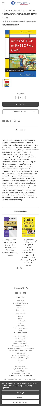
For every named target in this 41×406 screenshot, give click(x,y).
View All (20, 360)
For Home (20, 326)
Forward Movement (20, 344)
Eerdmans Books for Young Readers (20, 348)
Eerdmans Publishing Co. (20, 358)
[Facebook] (3, 120)
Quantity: (20, 94)
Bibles (20, 316)
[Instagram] (24, 293)
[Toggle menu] (3, 3)
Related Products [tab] (20, 211)
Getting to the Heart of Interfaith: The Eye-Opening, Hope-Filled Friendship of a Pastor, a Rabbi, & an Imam (28, 254)
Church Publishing (20, 336)
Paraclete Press (20, 353)
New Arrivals (20, 314)
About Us (20, 301)
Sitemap (20, 308)
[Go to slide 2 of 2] (21, 268)
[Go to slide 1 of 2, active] (17, 268)
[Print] (11, 120)
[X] (15, 120)
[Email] (7, 120)
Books (20, 319)
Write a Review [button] (31, 21)
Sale (20, 330)
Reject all (20, 397)
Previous (3, 240)
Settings (20, 392)
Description (20, 130)
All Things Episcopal (20, 328)
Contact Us (20, 305)
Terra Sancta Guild (20, 339)
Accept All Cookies (20, 402)
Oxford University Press (20, 346)
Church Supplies (20, 321)
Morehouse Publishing (20, 355)
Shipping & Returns (20, 303)
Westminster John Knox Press (20, 351)
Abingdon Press (20, 341)
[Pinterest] (19, 120)
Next (35, 240)
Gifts (20, 323)
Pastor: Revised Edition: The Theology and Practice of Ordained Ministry (10, 247)
